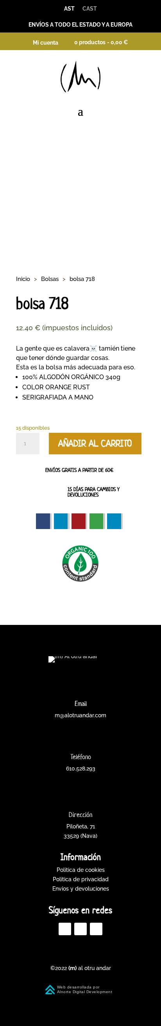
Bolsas (50, 279)
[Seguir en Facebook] (65, 929)
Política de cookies (81, 870)
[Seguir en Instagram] (96, 929)
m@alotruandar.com (80, 715)
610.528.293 (80, 768)
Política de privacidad (81, 879)
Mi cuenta (45, 43)
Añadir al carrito (95, 443)
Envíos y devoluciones (80, 889)
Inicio (23, 279)
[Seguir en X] (80, 929)
